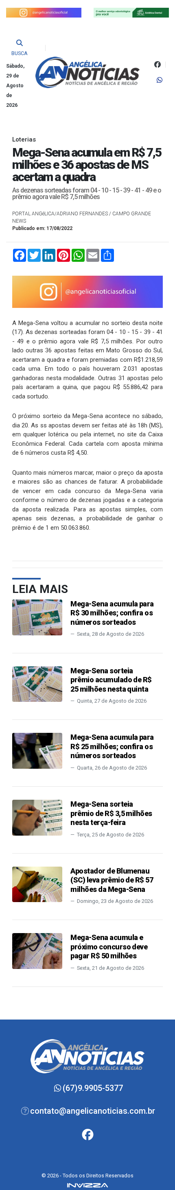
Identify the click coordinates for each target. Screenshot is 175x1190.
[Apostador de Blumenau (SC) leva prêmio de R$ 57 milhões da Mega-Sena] (37, 884)
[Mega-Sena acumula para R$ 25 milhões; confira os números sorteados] (37, 750)
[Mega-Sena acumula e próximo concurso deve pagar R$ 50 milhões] (37, 951)
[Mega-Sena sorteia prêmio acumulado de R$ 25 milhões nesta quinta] (37, 684)
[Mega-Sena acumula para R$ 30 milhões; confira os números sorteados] (37, 617)
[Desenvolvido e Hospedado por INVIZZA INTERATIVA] (87, 1185)
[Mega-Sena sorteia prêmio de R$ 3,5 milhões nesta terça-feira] (37, 817)
